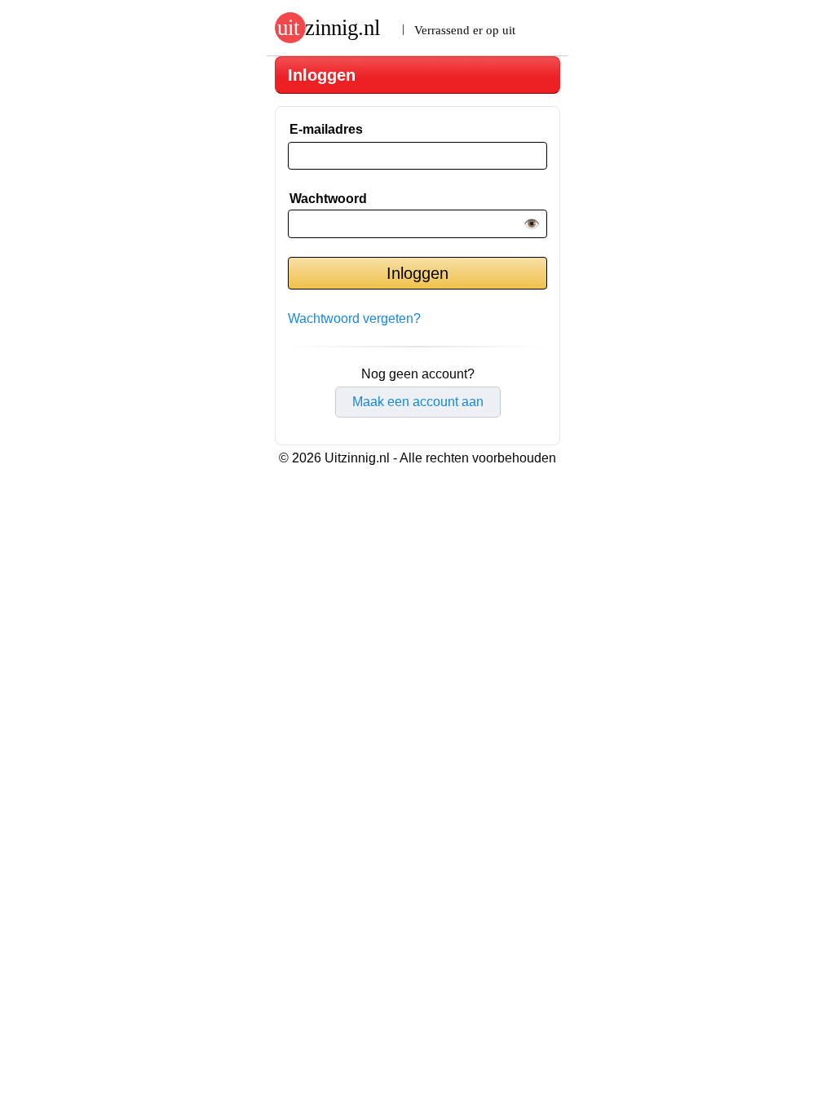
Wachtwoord (328, 199)
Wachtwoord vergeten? (354, 318)
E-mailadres (326, 129)
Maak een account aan (418, 402)
